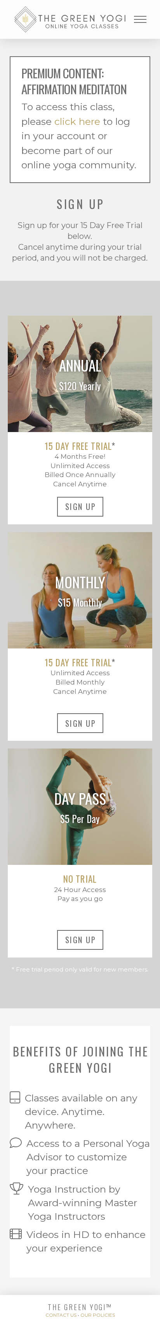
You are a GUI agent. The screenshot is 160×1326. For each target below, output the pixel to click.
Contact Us (61, 1315)
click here (77, 121)
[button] (140, 19)
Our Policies (97, 1315)
